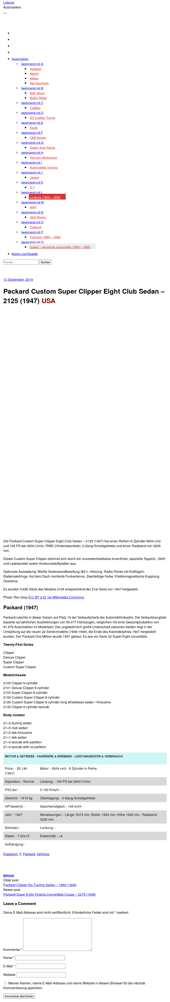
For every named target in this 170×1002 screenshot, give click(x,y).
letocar (8, 875)
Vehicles (43, 854)
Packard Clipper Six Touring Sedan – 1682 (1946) (40, 884)
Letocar (8, 2)
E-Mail (9, 966)
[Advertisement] (85, 339)
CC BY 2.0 (37, 597)
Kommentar (12, 949)
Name (8, 957)
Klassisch (10, 854)
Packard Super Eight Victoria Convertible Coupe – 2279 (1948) (49, 894)
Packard (29, 854)
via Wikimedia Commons (65, 597)
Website (9, 974)
